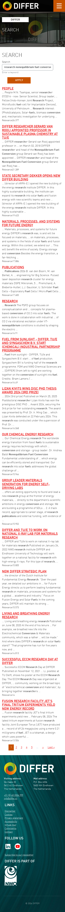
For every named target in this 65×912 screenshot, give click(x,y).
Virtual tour (10, 825)
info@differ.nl (10, 799)
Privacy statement (14, 818)
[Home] (29, 768)
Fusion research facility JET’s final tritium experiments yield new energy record (28, 705)
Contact (9, 832)
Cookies (8, 815)
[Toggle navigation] (59, 6)
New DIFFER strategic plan (24, 571)
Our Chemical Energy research (27, 434)
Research (10, 301)
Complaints (10, 828)
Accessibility (11, 822)
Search (6, 62)
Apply (19, 80)
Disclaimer (10, 811)
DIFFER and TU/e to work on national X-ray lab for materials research (30, 534)
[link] (8, 846)
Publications (13, 267)
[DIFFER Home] (21, 3)
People (8, 88)
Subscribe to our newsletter (19, 855)
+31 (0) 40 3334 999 (13, 795)
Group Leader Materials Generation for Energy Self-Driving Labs (26, 484)
